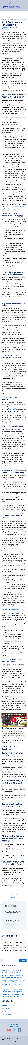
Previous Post (14, 894)
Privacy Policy (14, 1026)
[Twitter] (14, 1030)
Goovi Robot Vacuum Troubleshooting (12, 921)
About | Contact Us (14, 1024)
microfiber (12, 409)
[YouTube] (9, 1030)
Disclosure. (23, 19)
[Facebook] (19, 1030)
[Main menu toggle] (25, 5)
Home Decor (5, 1009)
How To (6, 914)
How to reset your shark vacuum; (12, 609)
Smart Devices (8, 924)
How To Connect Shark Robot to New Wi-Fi (12, 911)
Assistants (4, 1006)
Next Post (14, 897)
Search (3, 958)
